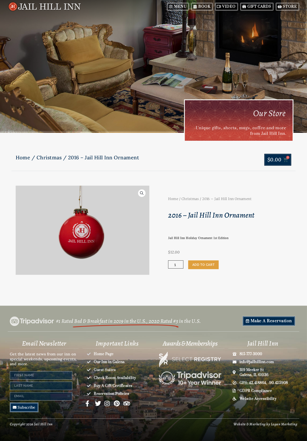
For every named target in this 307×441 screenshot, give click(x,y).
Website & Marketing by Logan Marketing (265, 424)
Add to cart (203, 265)
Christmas (49, 157)
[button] (142, 193)
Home (23, 157)
